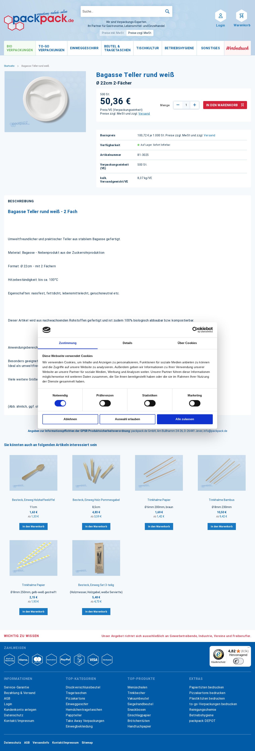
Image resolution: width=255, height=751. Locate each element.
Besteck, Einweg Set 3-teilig (96, 585)
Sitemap (87, 742)
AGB (7, 698)
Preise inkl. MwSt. (113, 32)
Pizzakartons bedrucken (207, 693)
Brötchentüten (139, 721)
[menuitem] (19, 48)
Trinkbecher (136, 693)
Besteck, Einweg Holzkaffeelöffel (33, 499)
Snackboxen (137, 710)
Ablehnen (70, 419)
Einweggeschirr (77, 704)
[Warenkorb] (241, 15)
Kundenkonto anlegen (20, 710)
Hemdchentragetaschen (84, 710)
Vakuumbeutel (138, 698)
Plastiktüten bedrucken (207, 698)
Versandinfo (41, 742)
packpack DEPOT (202, 721)
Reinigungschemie (202, 710)
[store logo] (39, 20)
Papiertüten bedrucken (206, 687)
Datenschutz (13, 715)
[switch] (105, 404)
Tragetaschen (76, 693)
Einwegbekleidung (79, 726)
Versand (144, 113)
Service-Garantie (16, 687)
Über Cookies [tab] (187, 343)
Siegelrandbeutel (140, 704)
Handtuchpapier (139, 726)
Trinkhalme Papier (159, 499)
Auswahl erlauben (127, 419)
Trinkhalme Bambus (221, 499)
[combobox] (126, 11)
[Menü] (248, 648)
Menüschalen (137, 687)
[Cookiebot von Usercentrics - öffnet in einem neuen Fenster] (195, 330)
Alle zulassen (185, 419)
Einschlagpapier (139, 715)
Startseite (9, 66)
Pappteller (74, 715)
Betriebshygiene (201, 715)
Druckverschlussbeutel (83, 687)
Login (8, 704)
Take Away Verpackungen (85, 721)
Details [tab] (127, 343)
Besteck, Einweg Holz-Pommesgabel (96, 499)
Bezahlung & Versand (19, 693)
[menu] (114, 48)
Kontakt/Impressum (19, 721)
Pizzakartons (75, 698)
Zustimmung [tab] (68, 343)
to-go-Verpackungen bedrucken (213, 704)
